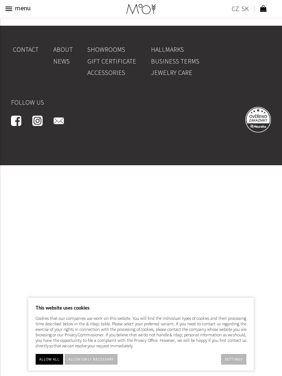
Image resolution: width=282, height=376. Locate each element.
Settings (234, 359)
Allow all (49, 359)
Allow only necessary (91, 359)
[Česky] (235, 10)
